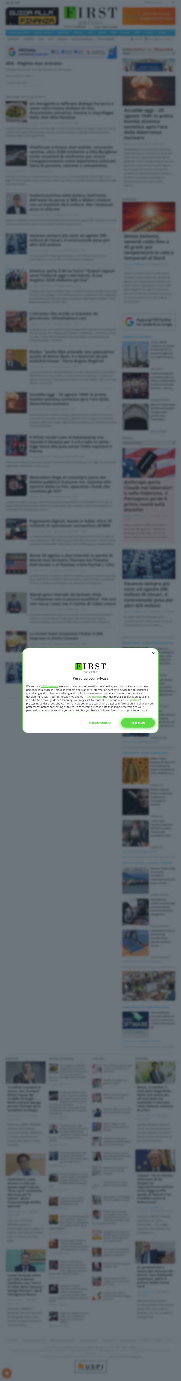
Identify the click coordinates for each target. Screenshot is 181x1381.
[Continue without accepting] (153, 655)
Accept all (138, 722)
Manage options (100, 722)
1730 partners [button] (49, 686)
